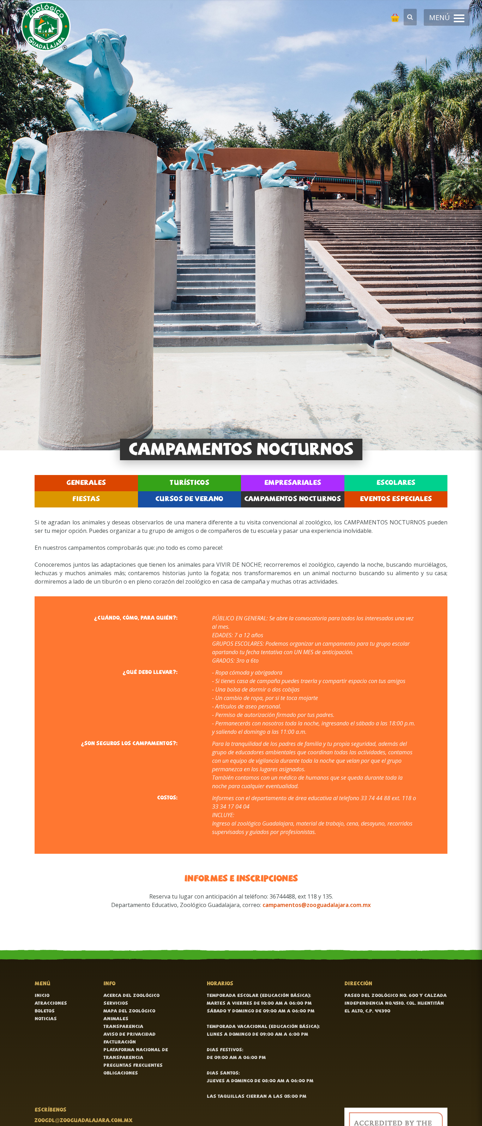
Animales (115, 1019)
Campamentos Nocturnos (292, 499)
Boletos (45, 1011)
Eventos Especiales (396, 499)
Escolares (395, 483)
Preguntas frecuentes (133, 1065)
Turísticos (189, 483)
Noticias (46, 1019)
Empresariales (292, 483)
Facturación (119, 1042)
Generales (86, 483)
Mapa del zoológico (129, 1011)
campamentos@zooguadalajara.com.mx (317, 905)
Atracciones (51, 1003)
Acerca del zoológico (131, 995)
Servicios (115, 1003)
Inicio (42, 995)
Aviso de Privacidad (129, 1034)
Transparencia (123, 1026)
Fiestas (86, 499)
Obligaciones (120, 1073)
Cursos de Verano (189, 499)
